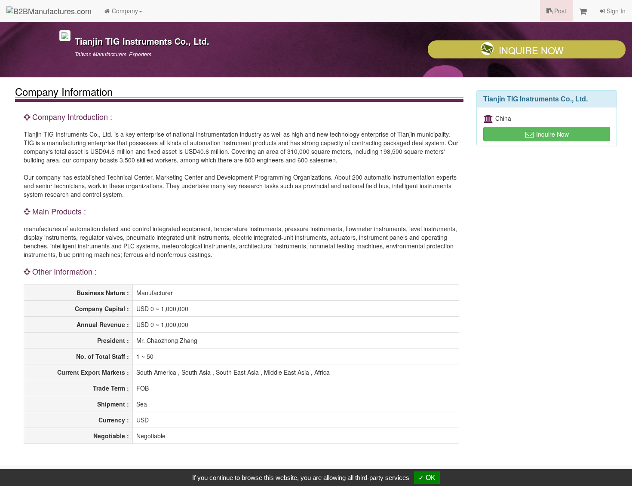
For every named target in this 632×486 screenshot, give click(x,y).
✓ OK (427, 477)
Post (559, 10)
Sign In (615, 10)
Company (124, 10)
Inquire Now (531, 50)
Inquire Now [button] (551, 134)
